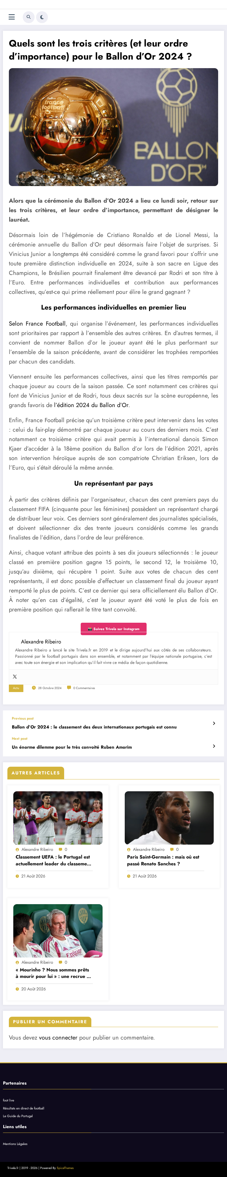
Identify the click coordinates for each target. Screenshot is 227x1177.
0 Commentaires (84, 688)
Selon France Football (37, 323)
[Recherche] (29, 17)
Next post (19, 738)
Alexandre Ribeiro (37, 849)
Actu (16, 688)
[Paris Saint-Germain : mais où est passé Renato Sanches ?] (169, 818)
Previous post (23, 718)
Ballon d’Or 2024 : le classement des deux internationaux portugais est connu (94, 727)
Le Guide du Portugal (18, 1116)
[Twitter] (14, 677)
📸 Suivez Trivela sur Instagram (114, 629)
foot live (8, 1100)
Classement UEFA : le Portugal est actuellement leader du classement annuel (53, 860)
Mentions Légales (15, 1143)
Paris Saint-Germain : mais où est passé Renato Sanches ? (163, 860)
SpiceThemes (65, 1168)
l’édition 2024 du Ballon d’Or (91, 405)
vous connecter (58, 1037)
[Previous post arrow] (214, 723)
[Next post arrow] (214, 746)
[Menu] (11, 17)
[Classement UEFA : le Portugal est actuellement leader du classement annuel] (58, 818)
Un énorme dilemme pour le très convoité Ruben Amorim (72, 747)
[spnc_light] (42, 17)
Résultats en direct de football (23, 1108)
